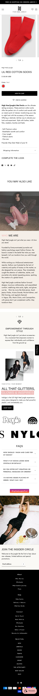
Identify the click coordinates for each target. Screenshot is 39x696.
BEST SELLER (19, 671)
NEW (19, 643)
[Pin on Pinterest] (8, 165)
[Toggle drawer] (3, 9)
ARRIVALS (19, 647)
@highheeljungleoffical (19, 491)
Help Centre (19, 599)
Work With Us (19, 619)
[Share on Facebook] (2, 165)
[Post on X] (5, 165)
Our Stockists (19, 626)
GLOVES (19, 664)
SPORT (19, 660)
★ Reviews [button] (37, 350)
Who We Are (19, 579)
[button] (14, 165)
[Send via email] (11, 165)
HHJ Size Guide (19, 606)
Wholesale (19, 582)
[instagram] (18, 683)
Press (19, 589)
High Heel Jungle (7, 68)
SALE (19, 674)
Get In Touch (19, 616)
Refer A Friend (19, 630)
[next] (23, 60)
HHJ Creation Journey (19, 586)
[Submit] (23, 564)
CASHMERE (19, 657)
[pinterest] (21, 683)
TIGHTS (19, 654)
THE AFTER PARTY (19, 667)
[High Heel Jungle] (19, 9)
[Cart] (36, 9)
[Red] (3, 86)
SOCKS (19, 650)
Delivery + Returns (19, 602)
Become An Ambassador (19, 633)
